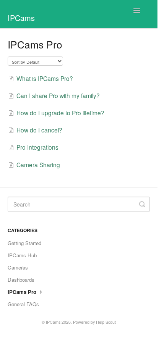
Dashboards (21, 279)
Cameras (18, 267)
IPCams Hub (22, 255)
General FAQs (23, 304)
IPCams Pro (23, 291)
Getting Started (24, 243)
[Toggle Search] (142, 204)
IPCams (53, 322)
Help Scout (106, 322)
